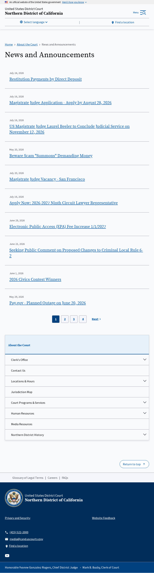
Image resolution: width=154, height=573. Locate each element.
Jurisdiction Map (21, 392)
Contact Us (18, 370)
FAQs (65, 478)
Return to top (132, 464)
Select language (34, 22)
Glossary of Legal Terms (27, 478)
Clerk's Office (19, 360)
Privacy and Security (17, 518)
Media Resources (21, 424)
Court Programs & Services (28, 403)
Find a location (124, 22)
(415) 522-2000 (19, 532)
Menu (136, 12)
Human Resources (22, 413)
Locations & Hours (23, 381)
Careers (52, 478)
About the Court (19, 345)
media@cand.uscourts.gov (26, 539)
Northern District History (27, 435)
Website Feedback (103, 518)
